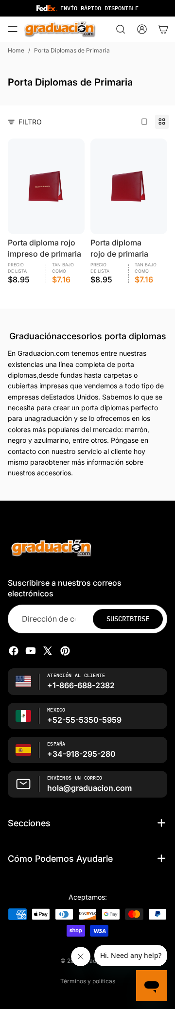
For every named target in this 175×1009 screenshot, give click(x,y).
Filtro (30, 122)
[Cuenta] (142, 29)
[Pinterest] (65, 651)
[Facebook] (13, 651)
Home (16, 50)
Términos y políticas (87, 981)
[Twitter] (47, 651)
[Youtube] (30, 651)
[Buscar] (120, 29)
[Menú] (12, 29)
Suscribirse (127, 618)
